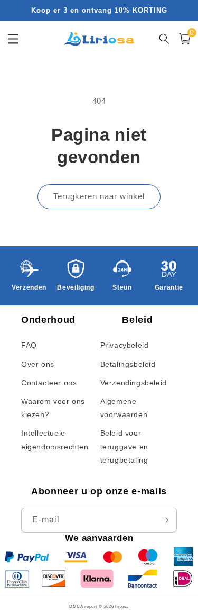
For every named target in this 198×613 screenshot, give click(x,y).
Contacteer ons (49, 382)
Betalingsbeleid (128, 364)
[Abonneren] (164, 520)
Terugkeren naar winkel (99, 196)
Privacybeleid (124, 345)
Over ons (37, 364)
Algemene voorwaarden (124, 408)
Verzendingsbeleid (133, 382)
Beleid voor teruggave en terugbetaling (124, 446)
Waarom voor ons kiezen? (53, 408)
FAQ (29, 345)
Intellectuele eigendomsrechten (55, 439)
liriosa (122, 606)
